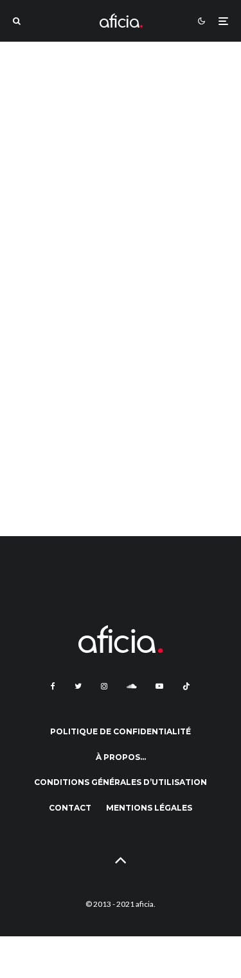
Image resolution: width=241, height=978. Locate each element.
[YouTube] (159, 686)
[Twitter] (78, 686)
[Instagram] (104, 686)
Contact (70, 808)
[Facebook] (53, 686)
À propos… (121, 757)
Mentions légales (149, 808)
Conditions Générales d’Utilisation (120, 782)
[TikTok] (186, 686)
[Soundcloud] (131, 686)
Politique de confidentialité (120, 731)
